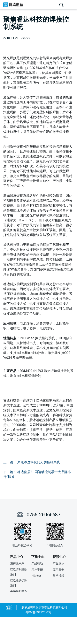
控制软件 (37, 575)
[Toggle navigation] (71, 4)
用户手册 (37, 569)
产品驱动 (37, 563)
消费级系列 (17, 563)
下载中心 (38, 557)
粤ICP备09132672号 (38, 612)
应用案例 (58, 569)
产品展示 (58, 563)
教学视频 (58, 575)
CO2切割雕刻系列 (18, 572)
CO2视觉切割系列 (18, 583)
